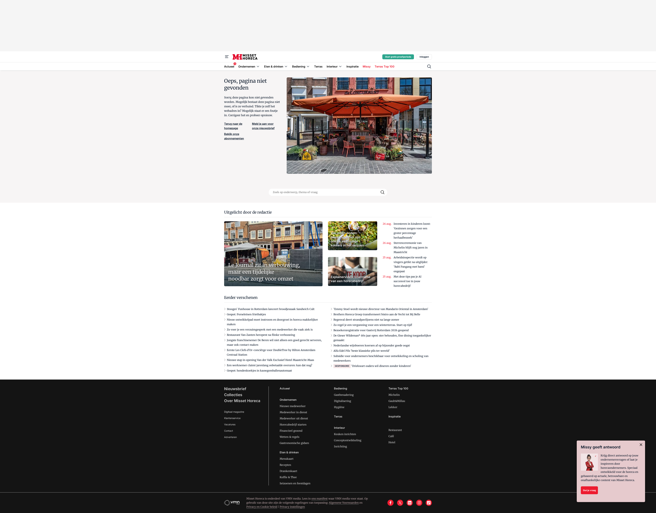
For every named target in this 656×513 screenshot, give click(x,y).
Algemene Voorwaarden (344, 502)
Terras (338, 416)
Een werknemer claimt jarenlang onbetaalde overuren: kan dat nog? (269, 365)
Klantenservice (232, 418)
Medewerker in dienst (293, 412)
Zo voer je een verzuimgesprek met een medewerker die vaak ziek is (270, 329)
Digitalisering (342, 401)
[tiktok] (429, 503)
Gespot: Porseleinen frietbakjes (246, 314)
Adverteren (230, 437)
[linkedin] (410, 503)
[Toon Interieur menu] (340, 66)
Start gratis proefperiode (398, 56)
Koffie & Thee (288, 477)
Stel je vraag (589, 490)
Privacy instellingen (292, 506)
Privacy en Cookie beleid (261, 506)
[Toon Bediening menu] (308, 66)
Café (391, 436)
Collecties (233, 395)
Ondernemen (288, 399)
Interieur (339, 427)
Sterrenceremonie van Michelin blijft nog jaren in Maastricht (411, 247)
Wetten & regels (289, 436)
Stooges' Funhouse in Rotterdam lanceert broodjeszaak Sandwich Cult (271, 309)
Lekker (392, 407)
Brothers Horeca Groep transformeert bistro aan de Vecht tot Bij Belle (376, 314)
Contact (228, 430)
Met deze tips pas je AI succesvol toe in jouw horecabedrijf (407, 281)
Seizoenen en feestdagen (295, 483)
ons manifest (319, 498)
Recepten (285, 465)
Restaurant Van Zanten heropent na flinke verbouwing (261, 334)
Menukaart (286, 458)
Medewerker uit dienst (294, 418)
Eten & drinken (289, 452)
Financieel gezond (291, 430)
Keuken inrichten (345, 434)
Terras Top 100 (398, 388)
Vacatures (229, 424)
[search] (429, 66)
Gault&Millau (396, 401)
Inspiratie (394, 416)
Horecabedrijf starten (293, 424)
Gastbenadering (344, 394)
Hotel (391, 442)
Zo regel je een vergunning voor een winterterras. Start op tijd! (372, 325)
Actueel (285, 388)
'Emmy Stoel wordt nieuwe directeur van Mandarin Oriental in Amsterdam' (380, 309)
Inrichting (340, 446)
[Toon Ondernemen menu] (258, 66)
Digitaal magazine (234, 411)
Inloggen (424, 56)
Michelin (394, 394)
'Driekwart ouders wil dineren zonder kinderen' (381, 366)
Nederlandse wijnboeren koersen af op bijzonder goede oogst (371, 345)
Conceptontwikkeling (347, 440)
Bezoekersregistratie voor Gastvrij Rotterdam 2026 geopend (371, 330)
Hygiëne (339, 407)
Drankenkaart (288, 471)
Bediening (340, 388)
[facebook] (390, 503)
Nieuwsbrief (235, 389)
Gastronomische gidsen (294, 443)
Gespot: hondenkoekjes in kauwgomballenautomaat (259, 370)
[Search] (382, 192)
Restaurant (395, 430)
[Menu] (227, 56)
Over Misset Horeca (242, 401)
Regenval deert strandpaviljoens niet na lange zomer (366, 319)
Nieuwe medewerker (293, 406)
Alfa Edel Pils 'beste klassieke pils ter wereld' (361, 350)
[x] (400, 503)
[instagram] (419, 503)
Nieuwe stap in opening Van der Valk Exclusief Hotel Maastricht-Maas (270, 360)
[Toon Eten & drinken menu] (286, 66)
